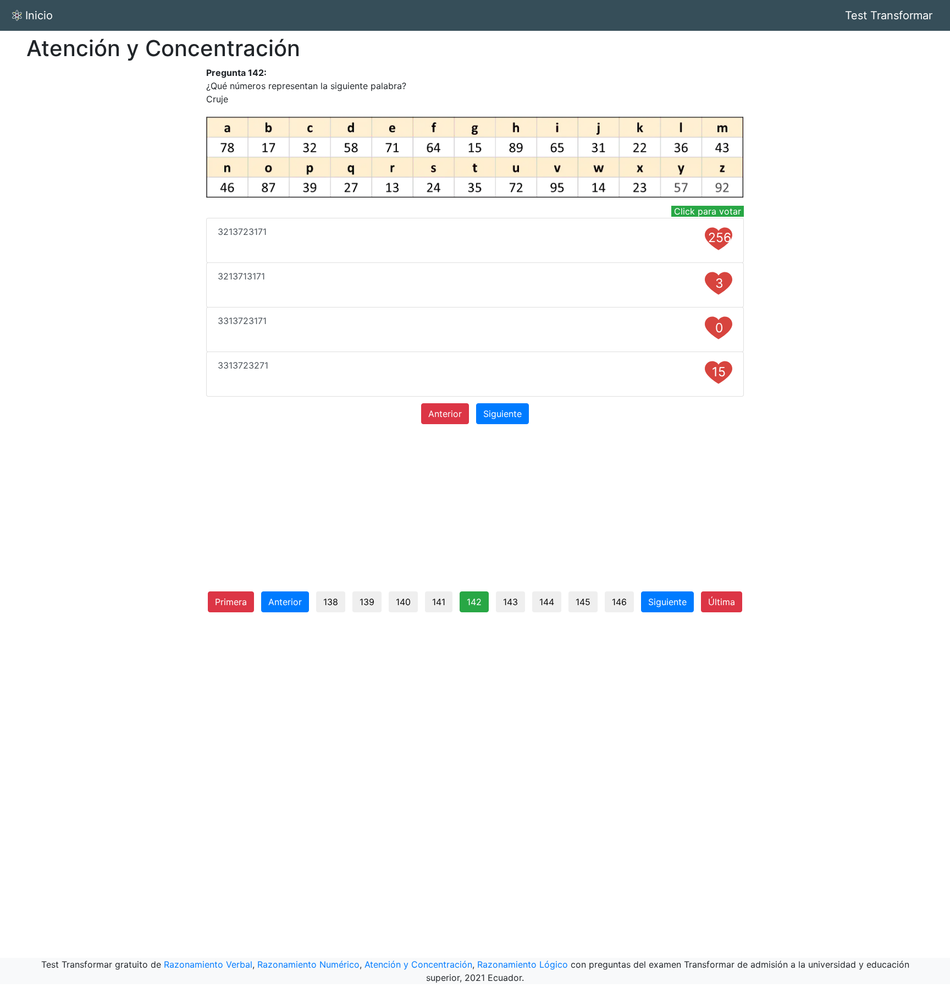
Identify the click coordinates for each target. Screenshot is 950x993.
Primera (231, 601)
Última (721, 601)
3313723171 (470, 325)
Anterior (445, 413)
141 (438, 601)
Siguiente (502, 413)
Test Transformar (888, 15)
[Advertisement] (119, 231)
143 (510, 601)
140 (403, 601)
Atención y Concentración (418, 964)
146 (619, 601)
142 (474, 601)
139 (367, 601)
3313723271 (472, 370)
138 (330, 601)
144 (546, 601)
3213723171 (474, 235)
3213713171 (470, 281)
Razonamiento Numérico (308, 964)
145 (583, 601)
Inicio (39, 15)
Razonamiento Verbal (208, 964)
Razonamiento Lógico (522, 964)
